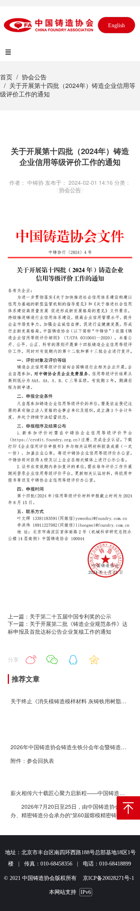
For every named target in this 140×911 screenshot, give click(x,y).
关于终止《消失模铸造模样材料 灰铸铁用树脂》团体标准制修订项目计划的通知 (70, 701)
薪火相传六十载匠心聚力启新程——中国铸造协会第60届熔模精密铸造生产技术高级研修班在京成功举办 (70, 793)
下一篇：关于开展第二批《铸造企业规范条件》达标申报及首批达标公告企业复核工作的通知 (68, 627)
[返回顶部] (128, 807)
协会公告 (34, 76)
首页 (6, 76)
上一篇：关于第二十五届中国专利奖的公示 (59, 616)
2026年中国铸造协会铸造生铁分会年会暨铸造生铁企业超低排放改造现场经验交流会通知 (70, 747)
